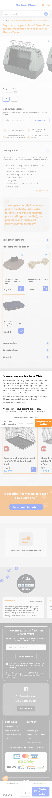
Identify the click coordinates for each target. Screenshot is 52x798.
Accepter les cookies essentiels (8, 423)
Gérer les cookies (26, 423)
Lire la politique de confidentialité (14, 403)
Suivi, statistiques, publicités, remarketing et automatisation (25, 411)
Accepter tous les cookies (43, 423)
